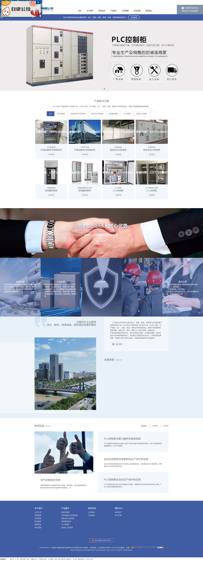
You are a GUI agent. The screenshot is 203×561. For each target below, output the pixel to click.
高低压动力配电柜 (97, 114)
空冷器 (75, 559)
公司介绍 (38, 512)
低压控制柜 (61, 114)
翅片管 (12, 559)
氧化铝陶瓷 (61, 559)
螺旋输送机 (81, 559)
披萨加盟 (23, 559)
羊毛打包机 (89, 559)
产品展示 (113, 11)
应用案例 (125, 11)
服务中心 (119, 508)
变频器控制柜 (113, 114)
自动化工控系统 (141, 114)
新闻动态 (102, 11)
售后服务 (38, 521)
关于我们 (90, 11)
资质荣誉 (38, 515)
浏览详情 (51, 154)
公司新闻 (155, 426)
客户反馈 (118, 515)
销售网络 (38, 524)
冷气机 (17, 559)
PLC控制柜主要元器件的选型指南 (122, 438)
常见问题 (137, 11)
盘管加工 (69, 559)
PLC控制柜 (127, 114)
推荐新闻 (144, 426)
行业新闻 (165, 426)
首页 (80, 11)
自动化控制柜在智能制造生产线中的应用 (126, 459)
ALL (50, 114)
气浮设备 (50, 559)
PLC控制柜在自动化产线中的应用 (122, 479)
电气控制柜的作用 (50, 480)
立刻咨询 (134, 17)
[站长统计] (160, 548)
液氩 (55, 559)
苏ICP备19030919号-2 (103, 540)
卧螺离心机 (33, 559)
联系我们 (149, 11)
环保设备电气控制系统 (78, 114)
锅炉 (28, 559)
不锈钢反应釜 (42, 559)
